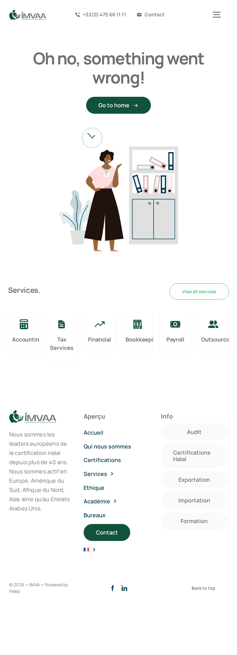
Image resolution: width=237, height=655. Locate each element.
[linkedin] (124, 588)
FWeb (14, 591)
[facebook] (112, 588)
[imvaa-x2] (27, 12)
